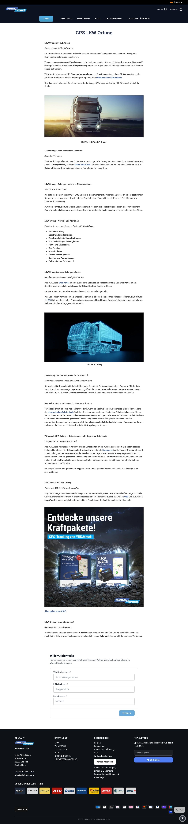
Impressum (99, 746)
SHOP (46, 18)
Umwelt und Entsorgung (105, 767)
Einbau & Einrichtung (103, 771)
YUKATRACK (66, 18)
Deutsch (177, 2)
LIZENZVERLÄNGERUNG (139, 18)
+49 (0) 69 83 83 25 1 (24, 771)
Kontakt (97, 743)
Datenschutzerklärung (104, 749)
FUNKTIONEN (83, 18)
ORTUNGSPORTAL (114, 18)
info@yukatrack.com (24, 775)
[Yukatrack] (16, 9)
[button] (182, 818)
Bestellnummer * (60, 696)
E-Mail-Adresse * (60, 684)
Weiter (126, 713)
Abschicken (153, 760)
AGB (96, 752)
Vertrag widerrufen (104, 762)
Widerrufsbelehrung (103, 756)
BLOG (97, 18)
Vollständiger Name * (62, 672)
